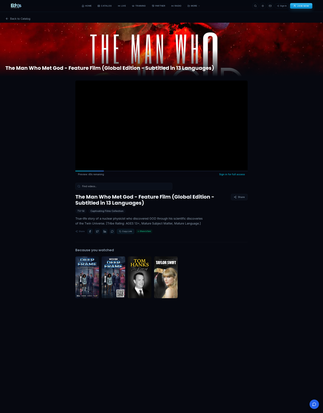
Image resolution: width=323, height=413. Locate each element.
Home (88, 5)
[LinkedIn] (104, 231)
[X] (97, 231)
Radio (178, 5)
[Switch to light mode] (263, 6)
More (194, 5)
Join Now (303, 6)
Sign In (283, 6)
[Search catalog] (255, 6)
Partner (160, 5)
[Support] (314, 404)
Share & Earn (145, 231)
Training (140, 5)
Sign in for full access (232, 174)
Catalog (106, 5)
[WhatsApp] (112, 231)
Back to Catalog (20, 18)
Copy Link (127, 231)
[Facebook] (90, 231)
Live (123, 5)
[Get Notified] (270, 6)
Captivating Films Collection (107, 211)
